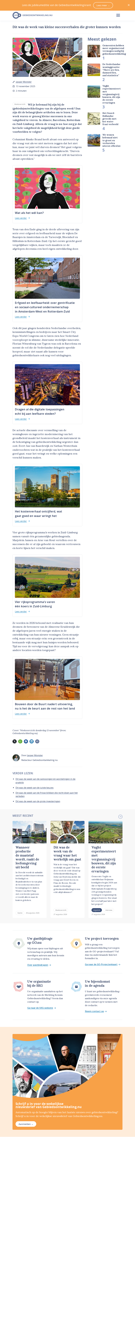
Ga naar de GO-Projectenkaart (101, 964)
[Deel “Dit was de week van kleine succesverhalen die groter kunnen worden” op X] (14, 741)
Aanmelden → (26, 1124)
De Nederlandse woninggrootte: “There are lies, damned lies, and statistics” (111, 70)
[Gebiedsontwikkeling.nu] (62, 15)
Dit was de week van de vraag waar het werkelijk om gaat (67, 853)
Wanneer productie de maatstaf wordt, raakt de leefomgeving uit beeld (27, 857)
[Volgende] (120, 817)
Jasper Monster (24, 81)
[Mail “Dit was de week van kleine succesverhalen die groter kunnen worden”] (37, 741)
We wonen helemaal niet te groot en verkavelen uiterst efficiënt (111, 140)
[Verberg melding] (128, 5)
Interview (108, 910)
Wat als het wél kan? (29, 213)
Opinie (19, 913)
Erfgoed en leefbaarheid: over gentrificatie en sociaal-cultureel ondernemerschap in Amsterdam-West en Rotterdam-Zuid (45, 307)
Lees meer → (103, 5)
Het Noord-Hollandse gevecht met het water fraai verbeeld (110, 119)
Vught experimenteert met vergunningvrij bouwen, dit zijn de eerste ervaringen (111, 94)
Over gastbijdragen (37, 965)
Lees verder (21, 218)
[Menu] (118, 15)
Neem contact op (94, 1011)
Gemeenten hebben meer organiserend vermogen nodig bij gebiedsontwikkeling (114, 49)
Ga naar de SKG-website (40, 1008)
